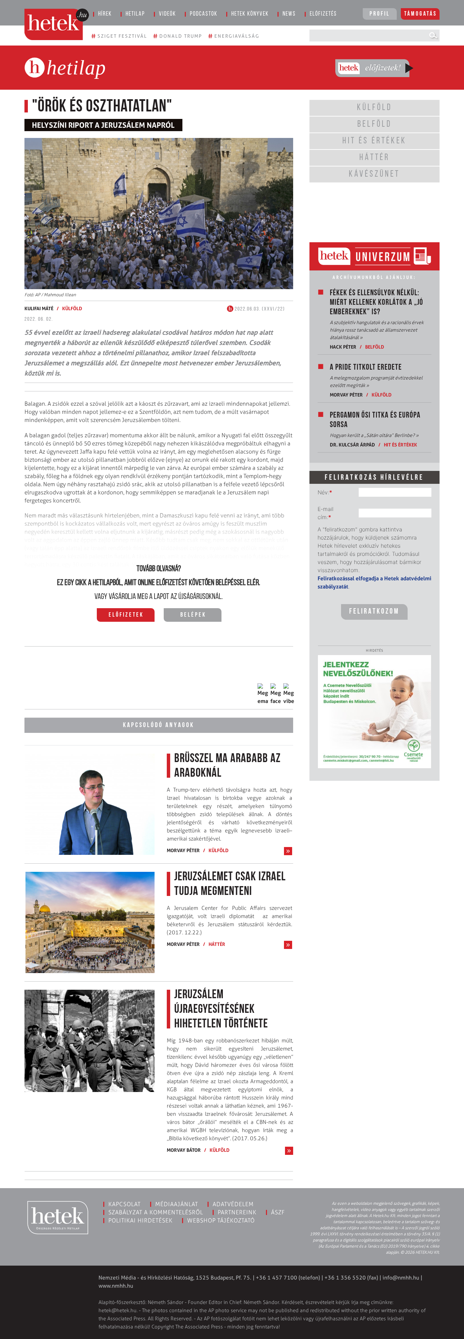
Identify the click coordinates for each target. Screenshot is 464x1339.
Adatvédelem (233, 1204)
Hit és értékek (400, 444)
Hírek (105, 14)
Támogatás (420, 14)
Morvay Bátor (184, 1150)
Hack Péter (343, 347)
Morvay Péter (183, 850)
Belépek (193, 615)
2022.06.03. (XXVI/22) (259, 309)
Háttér (217, 944)
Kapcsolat (124, 1204)
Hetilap (135, 14)
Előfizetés (323, 14)
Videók (167, 14)
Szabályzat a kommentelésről (155, 1212)
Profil (380, 14)
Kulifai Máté (38, 308)
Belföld (374, 347)
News (289, 14)
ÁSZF (278, 1212)
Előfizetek (126, 615)
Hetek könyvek (250, 14)
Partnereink (237, 1212)
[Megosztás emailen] (262, 694)
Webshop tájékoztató (221, 1220)
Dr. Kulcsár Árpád (352, 444)
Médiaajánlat (176, 1204)
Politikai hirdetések (140, 1220)
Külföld (72, 308)
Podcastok (203, 14)
